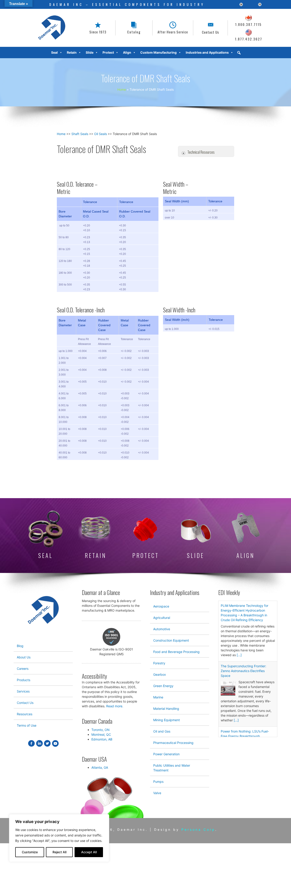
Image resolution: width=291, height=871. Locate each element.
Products (23, 680)
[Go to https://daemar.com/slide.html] (195, 539)
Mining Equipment (166, 720)
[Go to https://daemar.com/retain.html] (95, 536)
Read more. (114, 706)
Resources (24, 714)
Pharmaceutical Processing (173, 743)
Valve (157, 793)
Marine (158, 697)
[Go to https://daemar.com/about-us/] (98, 27)
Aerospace (161, 606)
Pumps (158, 781)
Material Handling (166, 708)
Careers (22, 668)
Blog (20, 646)
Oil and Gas (161, 731)
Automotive (161, 629)
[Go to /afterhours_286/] (172, 27)
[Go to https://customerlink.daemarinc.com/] (134, 27)
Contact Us (25, 703)
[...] (239, 655)
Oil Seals (100, 134)
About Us (23, 657)
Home (61, 134)
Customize (30, 852)
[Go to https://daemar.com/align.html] (245, 536)
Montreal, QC (101, 734)
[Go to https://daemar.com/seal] (45, 535)
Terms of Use (26, 725)
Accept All (89, 852)
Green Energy (163, 686)
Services (23, 691)
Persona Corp (198, 829)
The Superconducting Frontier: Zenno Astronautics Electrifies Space (243, 671)
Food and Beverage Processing (176, 652)
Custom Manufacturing (158, 52)
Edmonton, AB (101, 739)
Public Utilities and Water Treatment (171, 767)
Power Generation (166, 754)
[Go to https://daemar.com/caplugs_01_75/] (145, 538)
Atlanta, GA (99, 767)
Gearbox (159, 674)
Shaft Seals (79, 134)
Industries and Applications (207, 52)
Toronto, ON (100, 730)
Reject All (59, 852)
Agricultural (161, 618)
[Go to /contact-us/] (210, 27)
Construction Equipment (171, 640)
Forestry (159, 663)
